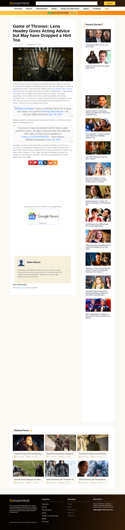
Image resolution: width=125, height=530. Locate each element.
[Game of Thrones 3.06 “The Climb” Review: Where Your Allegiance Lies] (60, 468)
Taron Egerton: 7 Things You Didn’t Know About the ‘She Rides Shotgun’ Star (98, 135)
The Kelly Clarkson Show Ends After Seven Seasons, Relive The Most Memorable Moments (97, 293)
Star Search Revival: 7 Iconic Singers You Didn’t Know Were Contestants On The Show (96, 180)
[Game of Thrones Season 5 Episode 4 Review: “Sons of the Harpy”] (60, 443)
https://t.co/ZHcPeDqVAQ (35, 136)
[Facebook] (40, 162)
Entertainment (41, 9)
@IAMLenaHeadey (24, 108)
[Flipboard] (35, 162)
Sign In (109, 3)
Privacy (70, 504)
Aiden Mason (19, 44)
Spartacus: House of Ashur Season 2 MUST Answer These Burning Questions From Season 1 (98, 270)
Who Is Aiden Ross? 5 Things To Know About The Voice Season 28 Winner (98, 316)
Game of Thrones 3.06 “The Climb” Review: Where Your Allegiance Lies (71, 479)
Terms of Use (72, 510)
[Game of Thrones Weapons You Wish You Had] (28, 468)
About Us (70, 513)
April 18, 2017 (56, 114)
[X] (45, 162)
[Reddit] (50, 162)
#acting (46, 111)
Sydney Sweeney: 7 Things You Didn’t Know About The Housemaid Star (98, 203)
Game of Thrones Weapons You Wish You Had (30, 479)
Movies (29, 9)
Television (18, 9)
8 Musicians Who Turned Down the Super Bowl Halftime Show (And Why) (98, 247)
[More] (55, 162)
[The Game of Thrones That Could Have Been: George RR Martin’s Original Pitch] (92, 443)
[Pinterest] (30, 162)
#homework (57, 111)
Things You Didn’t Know (70, 9)
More (107, 9)
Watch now (73, 13)
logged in (23, 287)
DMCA (70, 507)
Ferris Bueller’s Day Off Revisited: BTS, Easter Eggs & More (97, 225)
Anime (54, 9)
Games (86, 9)
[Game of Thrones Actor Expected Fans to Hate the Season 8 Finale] (92, 468)
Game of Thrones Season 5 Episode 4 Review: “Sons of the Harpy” (70, 454)
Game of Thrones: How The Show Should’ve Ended (32, 454)
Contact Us (71, 516)
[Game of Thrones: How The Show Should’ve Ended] (28, 443)
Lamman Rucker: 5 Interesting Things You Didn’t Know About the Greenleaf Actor (98, 112)
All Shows (97, 9)
